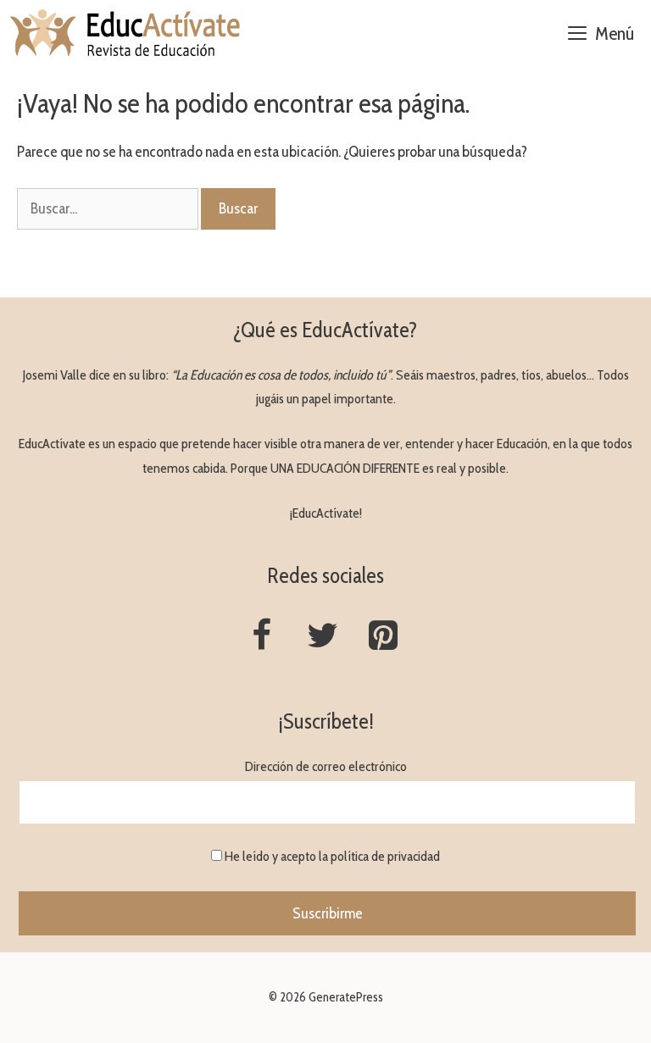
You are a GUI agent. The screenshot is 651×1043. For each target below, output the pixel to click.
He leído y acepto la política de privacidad (332, 856)
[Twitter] (322, 636)
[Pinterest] (383, 636)
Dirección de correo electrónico (326, 766)
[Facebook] (261, 636)
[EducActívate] (125, 34)
